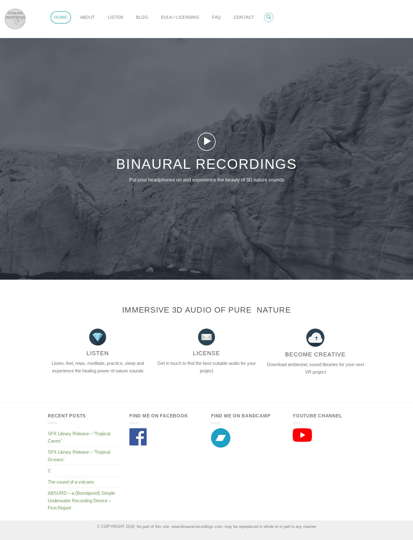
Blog (142, 17)
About (87, 17)
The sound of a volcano (71, 481)
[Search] (268, 17)
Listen (115, 17)
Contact (244, 17)
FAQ (216, 17)
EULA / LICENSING (180, 17)
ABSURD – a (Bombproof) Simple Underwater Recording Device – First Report (81, 500)
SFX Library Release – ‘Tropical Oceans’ (79, 455)
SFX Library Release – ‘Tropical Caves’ (79, 437)
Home (60, 17)
